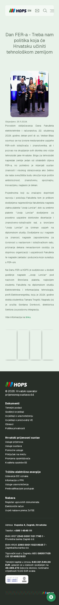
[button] (16, 384)
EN (29, 10)
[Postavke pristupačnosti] (51, 597)
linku (28, 317)
